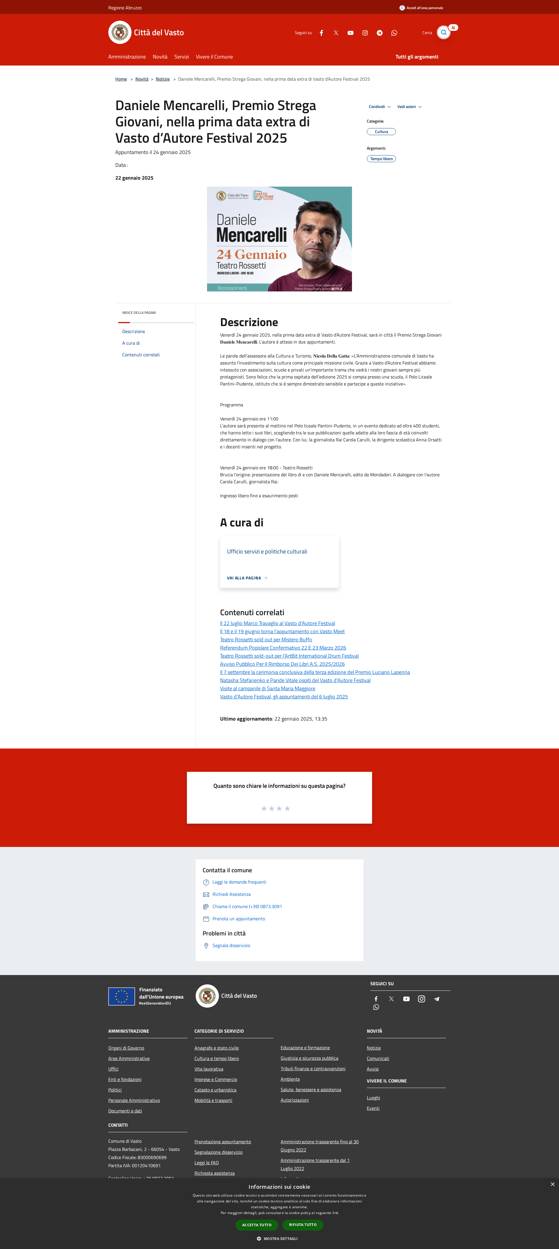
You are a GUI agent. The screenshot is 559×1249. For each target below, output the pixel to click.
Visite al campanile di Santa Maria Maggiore (267, 688)
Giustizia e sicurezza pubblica (309, 1058)
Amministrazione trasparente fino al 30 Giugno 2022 (320, 1145)
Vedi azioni (407, 106)
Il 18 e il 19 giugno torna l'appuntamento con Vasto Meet (282, 631)
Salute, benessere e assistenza (311, 1089)
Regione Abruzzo (124, 7)
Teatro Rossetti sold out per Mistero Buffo (266, 639)
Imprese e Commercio (215, 1079)
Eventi (373, 1108)
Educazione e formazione (305, 1047)
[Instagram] (363, 32)
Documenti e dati (125, 1110)
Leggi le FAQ (206, 1162)
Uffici (113, 1068)
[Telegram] (377, 32)
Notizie (163, 78)
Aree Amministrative (129, 1058)
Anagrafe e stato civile (216, 1047)
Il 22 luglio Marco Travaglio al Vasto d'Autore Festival (277, 623)
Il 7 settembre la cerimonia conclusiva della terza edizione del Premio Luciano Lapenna (315, 672)
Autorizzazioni (295, 1099)
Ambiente (290, 1078)
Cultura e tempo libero (216, 1058)
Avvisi (373, 1068)
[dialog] (279, 1213)
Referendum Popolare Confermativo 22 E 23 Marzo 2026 (283, 648)
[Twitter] (333, 32)
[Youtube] (348, 32)
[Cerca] (444, 32)
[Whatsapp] (392, 32)
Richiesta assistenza (214, 1173)
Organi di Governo (126, 1047)
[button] (279, 1238)
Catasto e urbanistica (215, 1089)
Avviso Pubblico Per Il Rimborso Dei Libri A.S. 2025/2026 (282, 664)
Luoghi (373, 1097)
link (335, 1212)
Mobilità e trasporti (213, 1100)
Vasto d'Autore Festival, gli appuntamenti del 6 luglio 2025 (284, 696)
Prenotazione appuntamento (222, 1141)
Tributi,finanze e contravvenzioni (313, 1068)
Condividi (377, 106)
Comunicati (378, 1058)
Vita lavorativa (208, 1068)
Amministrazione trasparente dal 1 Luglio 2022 (315, 1164)
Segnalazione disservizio (218, 1152)
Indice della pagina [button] (139, 312)
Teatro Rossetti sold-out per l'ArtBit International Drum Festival (289, 656)
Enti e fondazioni (124, 1079)
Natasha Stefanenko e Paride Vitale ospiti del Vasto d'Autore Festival (295, 680)
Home (121, 78)
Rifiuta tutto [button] (303, 1224)
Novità (141, 78)
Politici (115, 1089)
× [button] (552, 1184)
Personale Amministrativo (134, 1100)
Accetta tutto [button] (257, 1225)
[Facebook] (319, 32)
